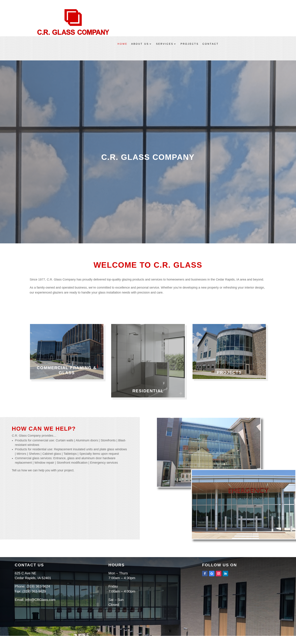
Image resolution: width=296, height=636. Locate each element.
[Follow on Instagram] (218, 573)
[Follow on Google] (211, 573)
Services (164, 44)
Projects (190, 44)
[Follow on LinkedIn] (225, 573)
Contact (210, 44)
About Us (140, 44)
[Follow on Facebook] (205, 573)
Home (122, 44)
